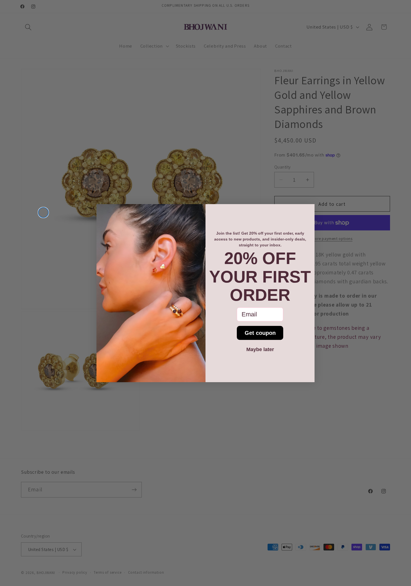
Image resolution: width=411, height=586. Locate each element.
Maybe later (260, 349)
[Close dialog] (43, 212)
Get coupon (260, 333)
